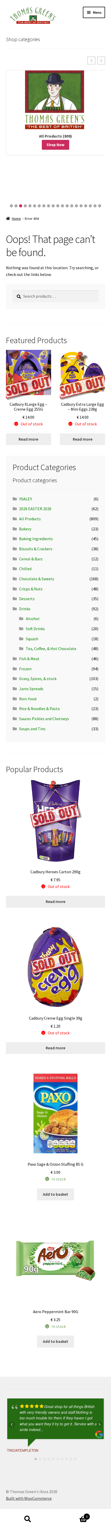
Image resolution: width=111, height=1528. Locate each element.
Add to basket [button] (55, 1194)
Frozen (25, 668)
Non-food (27, 698)
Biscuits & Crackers (35, 548)
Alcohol (32, 618)
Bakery (25, 528)
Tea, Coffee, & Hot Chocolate (51, 648)
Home (16, 218)
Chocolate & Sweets (36, 578)
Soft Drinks (35, 628)
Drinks (24, 608)
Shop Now (55, 144)
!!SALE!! (25, 498)
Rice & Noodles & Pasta (39, 708)
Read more (28, 439)
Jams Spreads (31, 688)
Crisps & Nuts (31, 588)
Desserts (27, 598)
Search (28, 1519)
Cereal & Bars (31, 558)
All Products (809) (55, 136)
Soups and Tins (32, 728)
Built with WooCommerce (29, 1498)
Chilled (25, 568)
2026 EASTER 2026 (35, 508)
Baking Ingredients (36, 538)
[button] (91, 60)
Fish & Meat (29, 658)
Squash (32, 638)
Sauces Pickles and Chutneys (44, 718)
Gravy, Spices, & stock (38, 678)
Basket (72, 1514)
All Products (30, 518)
